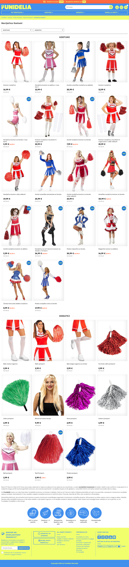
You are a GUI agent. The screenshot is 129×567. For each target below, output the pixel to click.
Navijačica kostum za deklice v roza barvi (47, 86)
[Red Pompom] (48, 449)
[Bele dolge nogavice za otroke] (80, 340)
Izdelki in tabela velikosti (65, 539)
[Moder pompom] (80, 449)
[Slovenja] (99, 537)
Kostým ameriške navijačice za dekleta (80, 85)
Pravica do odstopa (82, 546)
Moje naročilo (61, 537)
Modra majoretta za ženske (76, 249)
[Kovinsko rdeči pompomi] (112, 340)
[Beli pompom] (17, 449)
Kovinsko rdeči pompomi (106, 364)
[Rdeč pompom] (48, 340)
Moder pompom (72, 473)
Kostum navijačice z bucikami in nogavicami (46, 140)
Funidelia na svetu (82, 537)
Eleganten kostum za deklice (108, 249)
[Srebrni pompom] (112, 395)
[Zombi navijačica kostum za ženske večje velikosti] (80, 171)
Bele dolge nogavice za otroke (77, 364)
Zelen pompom (8, 418)
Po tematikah (16, 12)
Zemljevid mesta (81, 548)
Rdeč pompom (40, 364)
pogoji (13, 554)
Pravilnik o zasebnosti (83, 542)
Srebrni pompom (104, 418)
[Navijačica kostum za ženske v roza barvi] (17, 116)
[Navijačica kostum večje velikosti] (17, 171)
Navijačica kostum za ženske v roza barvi (15, 140)
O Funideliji (80, 552)
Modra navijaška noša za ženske (46, 303)
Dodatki (79, 12)
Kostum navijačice (9, 85)
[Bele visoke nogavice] (17, 340)
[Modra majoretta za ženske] (80, 225)
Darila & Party (111, 12)
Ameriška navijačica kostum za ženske (111, 194)
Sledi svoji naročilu (45, 541)
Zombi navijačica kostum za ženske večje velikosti (79, 195)
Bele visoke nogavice (10, 364)
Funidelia (3, 17)
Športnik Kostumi (28, 17)
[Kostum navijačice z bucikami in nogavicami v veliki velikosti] (112, 116)
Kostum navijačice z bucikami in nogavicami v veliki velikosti (109, 140)
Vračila (59, 542)
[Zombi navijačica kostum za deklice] (17, 225)
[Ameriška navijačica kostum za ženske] (112, 171)
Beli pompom (7, 473)
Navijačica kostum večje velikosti (14, 194)
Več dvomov (61, 544)
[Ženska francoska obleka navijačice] (17, 280)
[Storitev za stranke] (121, 7)
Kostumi (48, 12)
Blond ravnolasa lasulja (43, 418)
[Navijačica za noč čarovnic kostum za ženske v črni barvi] (48, 225)
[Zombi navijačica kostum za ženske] (80, 116)
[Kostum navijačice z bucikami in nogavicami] (48, 116)
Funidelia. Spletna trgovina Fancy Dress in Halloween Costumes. (16, 7)
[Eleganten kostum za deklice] (112, 225)
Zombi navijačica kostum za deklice (15, 249)
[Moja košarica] (126, 7)
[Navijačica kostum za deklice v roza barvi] (48, 62)
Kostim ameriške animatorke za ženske (48, 194)
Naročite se (24, 548)
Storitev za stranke (45, 534)
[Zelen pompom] (17, 395)
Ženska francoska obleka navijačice (15, 303)
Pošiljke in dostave (63, 541)
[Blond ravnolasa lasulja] (48, 395)
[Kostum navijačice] (17, 62)
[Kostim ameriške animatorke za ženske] (48, 171)
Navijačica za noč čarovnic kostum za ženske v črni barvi (47, 250)
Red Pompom (39, 473)
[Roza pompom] (80, 395)
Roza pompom (72, 418)
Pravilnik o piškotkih (83, 544)
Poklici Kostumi (18, 17)
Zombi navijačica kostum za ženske (79, 140)
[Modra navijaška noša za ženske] (48, 280)
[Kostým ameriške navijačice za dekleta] (80, 62)
